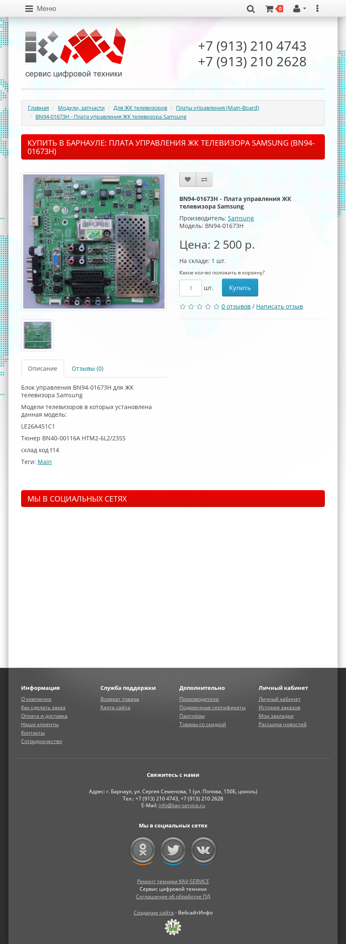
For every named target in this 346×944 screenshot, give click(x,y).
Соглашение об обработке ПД (173, 896)
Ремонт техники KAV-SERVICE (173, 881)
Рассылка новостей (283, 724)
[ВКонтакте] (203, 850)
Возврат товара (119, 699)
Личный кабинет (280, 699)
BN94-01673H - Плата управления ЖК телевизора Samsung (111, 116)
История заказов (279, 707)
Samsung (241, 218)
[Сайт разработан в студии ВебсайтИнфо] (173, 927)
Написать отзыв (279, 306)
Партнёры (192, 715)
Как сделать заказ (43, 707)
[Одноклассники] (142, 850)
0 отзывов (236, 306)
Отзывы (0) (87, 368)
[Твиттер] (173, 850)
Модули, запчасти (81, 107)
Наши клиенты (40, 724)
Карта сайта (115, 707)
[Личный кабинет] (300, 9)
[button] (40, 9)
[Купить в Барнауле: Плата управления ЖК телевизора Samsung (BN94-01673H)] (94, 241)
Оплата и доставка (44, 715)
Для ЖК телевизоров (140, 107)
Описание (42, 368)
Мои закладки (276, 715)
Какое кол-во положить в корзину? (222, 272)
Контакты (33, 732)
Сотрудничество (41, 741)
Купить (240, 287)
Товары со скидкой (202, 724)
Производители (199, 699)
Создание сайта (154, 912)
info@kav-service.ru (182, 805)
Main (45, 462)
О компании (36, 699)
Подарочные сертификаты (212, 707)
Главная (38, 107)
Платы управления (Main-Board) (217, 107)
